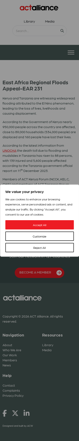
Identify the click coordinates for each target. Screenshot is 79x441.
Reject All (39, 247)
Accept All (39, 225)
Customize (39, 236)
